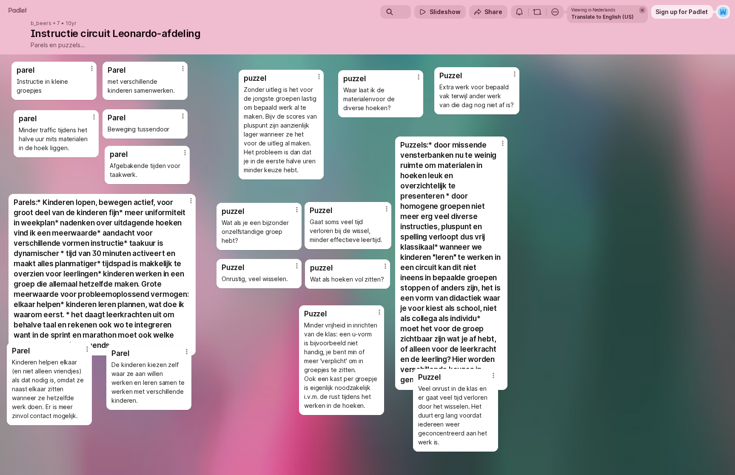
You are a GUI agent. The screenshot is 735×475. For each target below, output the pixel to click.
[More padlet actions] (555, 12)
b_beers (41, 23)
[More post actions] (319, 76)
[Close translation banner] (642, 10)
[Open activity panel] (519, 12)
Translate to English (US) (602, 17)
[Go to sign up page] (723, 12)
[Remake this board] (537, 12)
